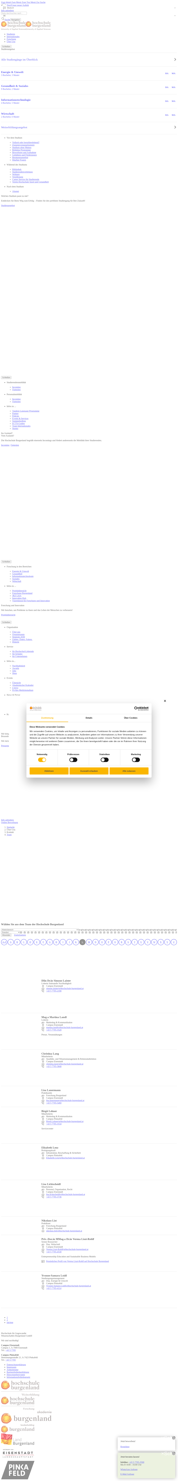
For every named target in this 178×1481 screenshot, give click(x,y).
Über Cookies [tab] (130, 718)
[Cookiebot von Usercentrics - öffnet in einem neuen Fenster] (136, 709)
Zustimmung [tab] (47, 718)
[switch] (73, 760)
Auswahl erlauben (89, 771)
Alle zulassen (129, 771)
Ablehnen (49, 771)
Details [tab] (89, 718)
